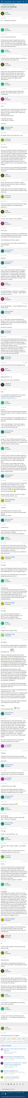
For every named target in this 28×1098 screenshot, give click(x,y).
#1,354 (25, 69)
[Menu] (2, 1)
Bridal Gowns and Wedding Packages (17, 1058)
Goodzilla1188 (7, 1078)
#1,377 (25, 524)
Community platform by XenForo (13, 1096)
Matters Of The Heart (13, 1066)
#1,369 (25, 362)
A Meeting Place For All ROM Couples (17, 1072)
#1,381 (25, 608)
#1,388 (25, 801)
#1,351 (25, 18)
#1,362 (25, 228)
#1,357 (25, 132)
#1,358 (25, 144)
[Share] (23, 18)
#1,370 (25, 374)
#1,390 (25, 828)
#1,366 (25, 303)
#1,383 (25, 639)
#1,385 (25, 750)
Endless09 (6, 1066)
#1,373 (25, 436)
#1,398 (25, 1000)
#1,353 (25, 55)
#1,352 (25, 34)
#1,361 (25, 216)
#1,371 (25, 389)
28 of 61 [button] (14, 1038)
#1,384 (25, 718)
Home (2, 1094)
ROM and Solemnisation (12, 1052)
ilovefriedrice (6, 1058)
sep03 (3, 9)
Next (19, 1038)
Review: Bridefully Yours (11, 1071)
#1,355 (25, 88)
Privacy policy (18, 1092)
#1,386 (25, 770)
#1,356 (25, 103)
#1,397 (25, 975)
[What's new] (23, 1)
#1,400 (25, 1033)
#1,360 (25, 201)
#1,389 (25, 813)
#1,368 (25, 336)
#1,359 (25, 180)
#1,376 (25, 505)
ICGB (5, 1052)
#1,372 (25, 407)
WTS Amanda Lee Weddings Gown (14, 1057)
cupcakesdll (6, 1072)
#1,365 (25, 288)
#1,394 (25, 924)
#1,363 (25, 255)
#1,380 (25, 585)
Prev (9, 1038)
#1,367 (25, 316)
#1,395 (25, 941)
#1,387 (25, 783)
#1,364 (25, 267)
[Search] (26, 1)
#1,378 (25, 543)
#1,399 (25, 1013)
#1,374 (25, 453)
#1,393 (25, 889)
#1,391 (25, 843)
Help (23, 1092)
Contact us (3, 1092)
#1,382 (25, 628)
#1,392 (25, 861)
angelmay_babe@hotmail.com (8, 398)
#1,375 (25, 480)
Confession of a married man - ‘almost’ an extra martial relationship (15, 1063)
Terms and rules (10, 1092)
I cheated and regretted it (11, 1077)
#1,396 (25, 957)
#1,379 (25, 562)
